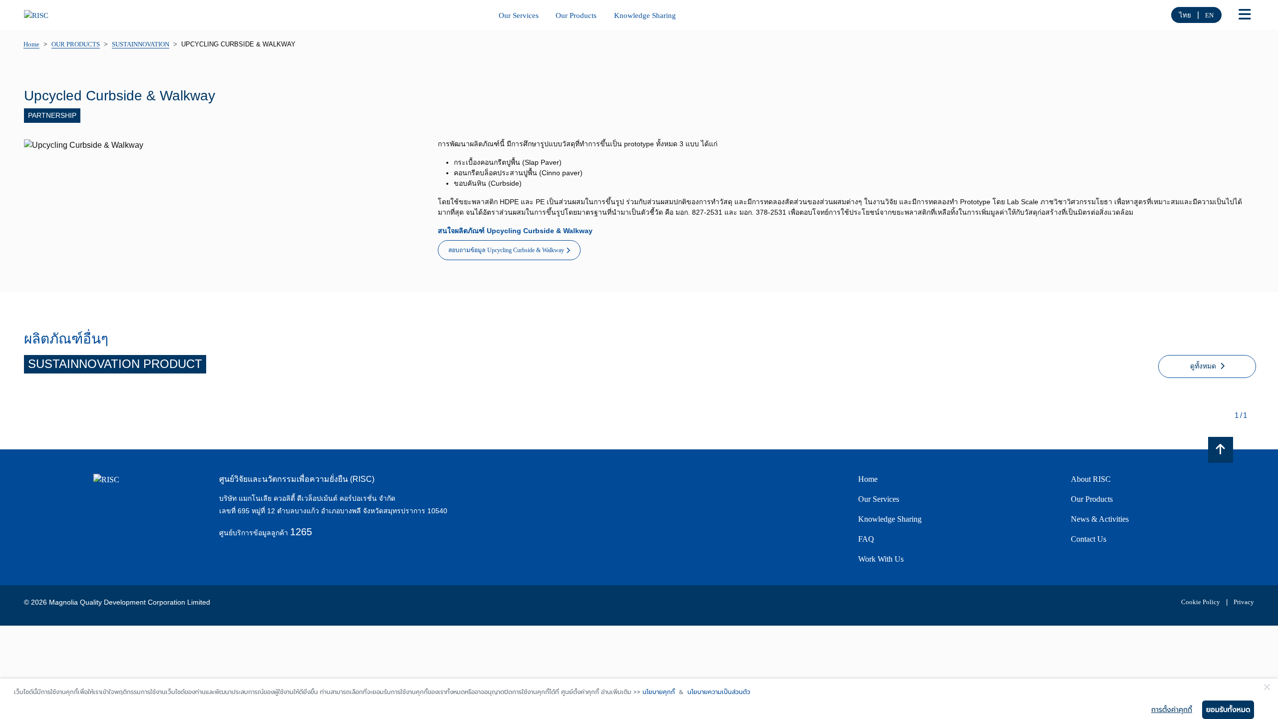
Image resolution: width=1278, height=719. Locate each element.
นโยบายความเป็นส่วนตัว (718, 692)
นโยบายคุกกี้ (658, 692)
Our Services (519, 15)
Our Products (576, 15)
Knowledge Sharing (645, 15)
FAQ (866, 539)
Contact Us (1088, 539)
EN (1209, 15)
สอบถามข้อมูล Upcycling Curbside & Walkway (506, 250)
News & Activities (1100, 519)
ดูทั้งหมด (1204, 366)
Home (868, 479)
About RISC (1091, 479)
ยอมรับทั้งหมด (1228, 710)
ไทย (1185, 15)
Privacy (1244, 602)
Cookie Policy (1200, 602)
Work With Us (881, 559)
